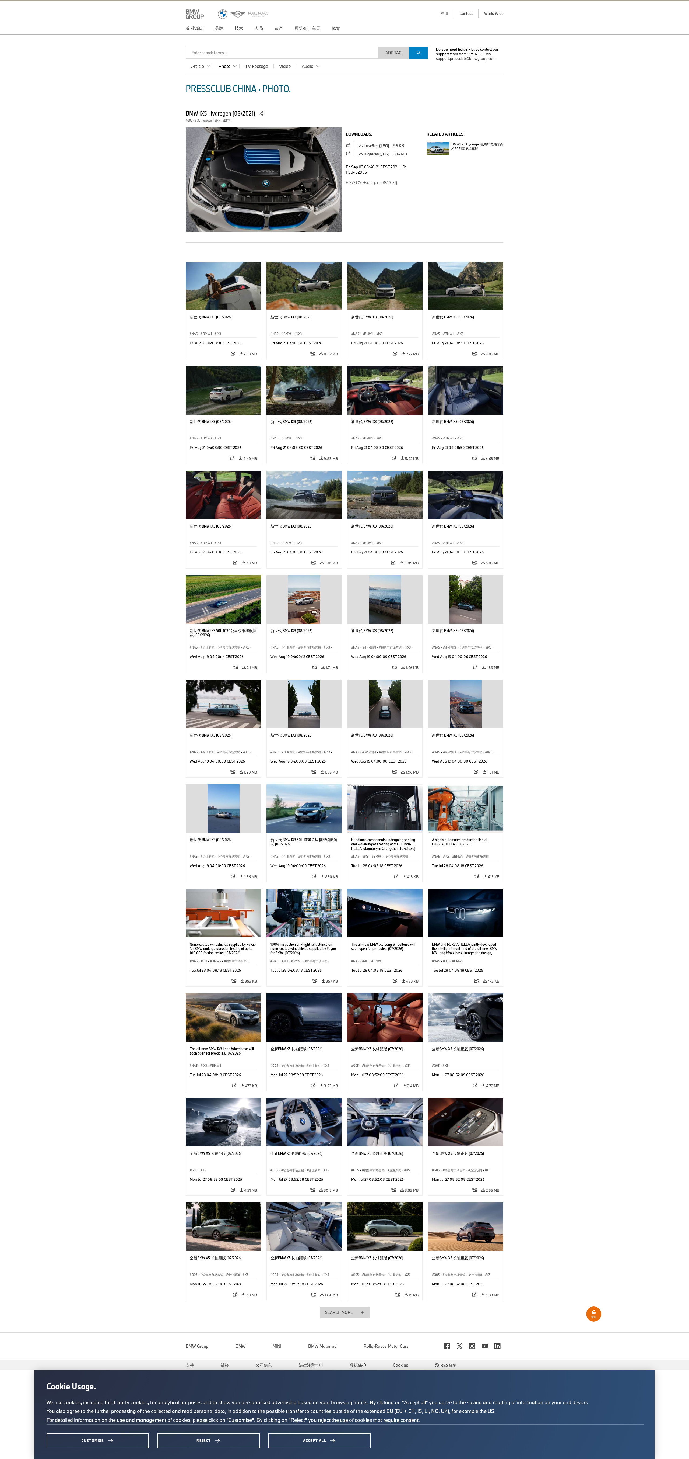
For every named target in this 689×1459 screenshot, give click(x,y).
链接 (225, 1365)
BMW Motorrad (322, 1346)
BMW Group (197, 1346)
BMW (240, 1346)
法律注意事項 (311, 1365)
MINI (277, 1346)
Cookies (400, 1365)
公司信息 (264, 1365)
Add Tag (393, 52)
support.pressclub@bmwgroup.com (465, 58)
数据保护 (358, 1365)
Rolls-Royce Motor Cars (386, 1346)
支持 (190, 1365)
